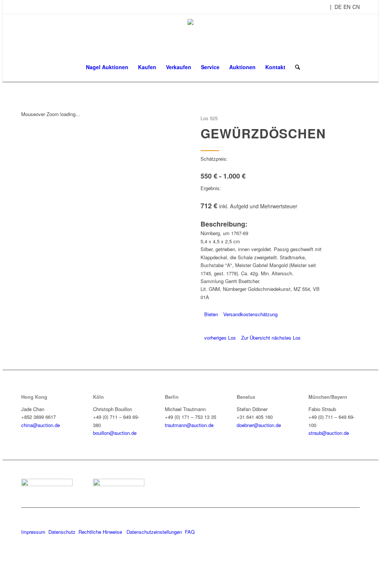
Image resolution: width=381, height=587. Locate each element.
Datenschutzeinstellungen (154, 531)
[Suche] (295, 67)
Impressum (33, 531)
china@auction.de (40, 425)
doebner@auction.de (259, 425)
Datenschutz (62, 531)
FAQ (190, 531)
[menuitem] (107, 67)
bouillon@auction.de (115, 432)
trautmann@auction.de (189, 425)
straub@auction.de (328, 432)
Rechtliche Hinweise (101, 531)
